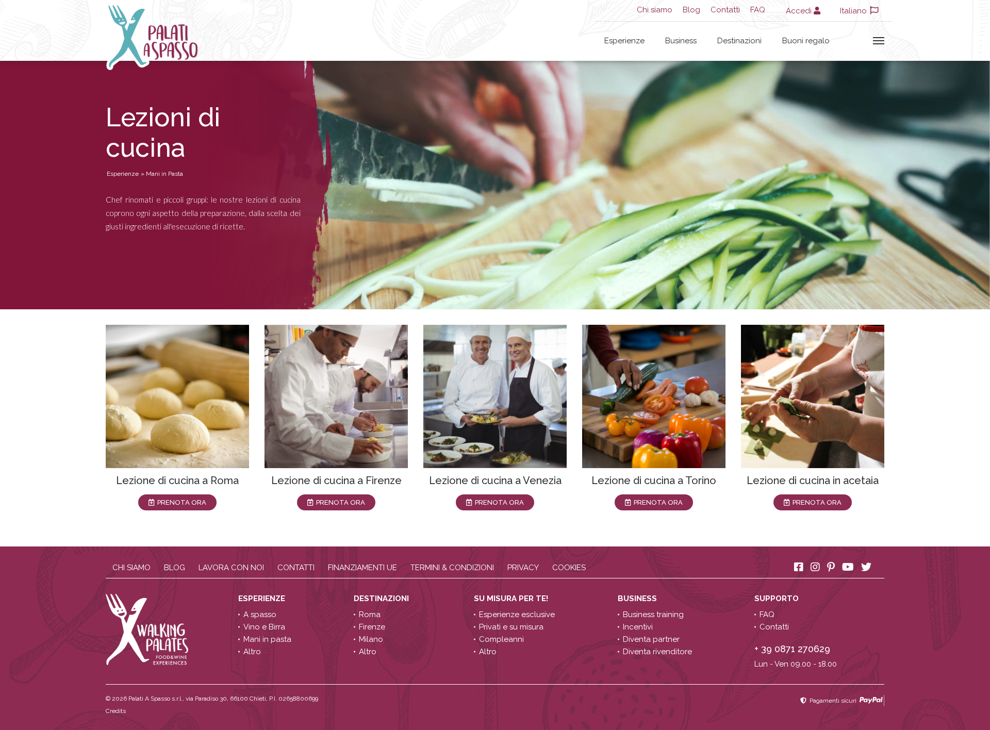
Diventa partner (651, 639)
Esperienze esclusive (517, 614)
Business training (653, 614)
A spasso (259, 614)
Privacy (523, 567)
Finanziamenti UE (362, 567)
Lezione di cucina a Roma (177, 480)
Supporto (777, 598)
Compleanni (501, 639)
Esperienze (624, 40)
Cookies (569, 567)
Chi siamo (654, 9)
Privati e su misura (511, 627)
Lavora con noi (231, 567)
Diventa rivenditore (657, 651)
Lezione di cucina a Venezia (495, 480)
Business (681, 40)
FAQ (757, 9)
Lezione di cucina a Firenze (336, 480)
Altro (252, 651)
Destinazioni (739, 40)
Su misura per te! (512, 598)
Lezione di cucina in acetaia (813, 480)
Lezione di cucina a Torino (653, 480)
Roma (370, 614)
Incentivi (638, 627)
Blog (691, 9)
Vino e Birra (264, 627)
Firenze (372, 627)
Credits (116, 711)
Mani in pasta (267, 639)
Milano (371, 639)
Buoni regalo (806, 40)
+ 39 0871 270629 (792, 648)
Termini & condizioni (452, 567)
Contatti (725, 9)
